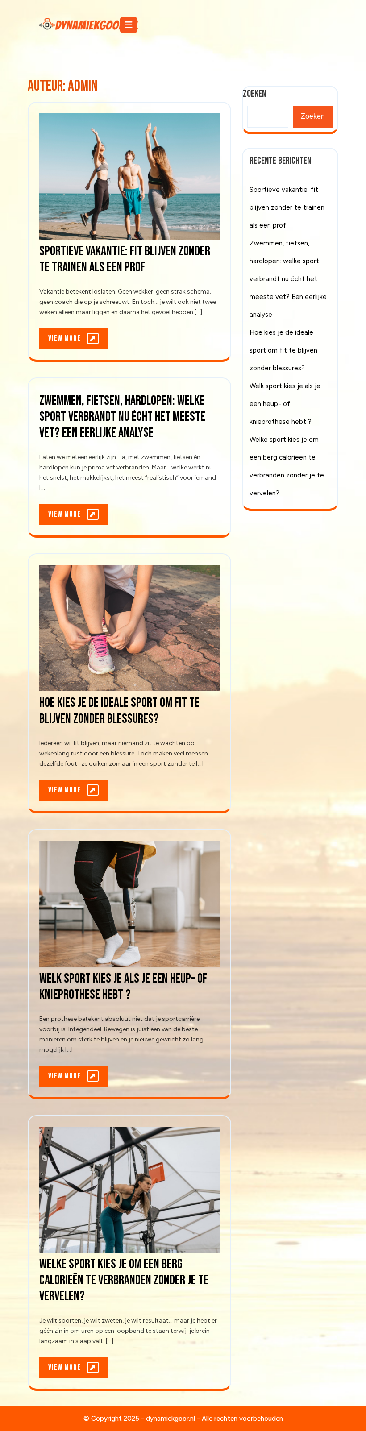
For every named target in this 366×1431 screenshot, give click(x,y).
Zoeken (313, 116)
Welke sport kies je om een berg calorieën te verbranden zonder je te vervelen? (123, 1280)
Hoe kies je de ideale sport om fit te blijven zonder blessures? (119, 711)
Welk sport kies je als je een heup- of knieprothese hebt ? (123, 987)
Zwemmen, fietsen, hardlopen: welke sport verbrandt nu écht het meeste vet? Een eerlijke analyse (122, 417)
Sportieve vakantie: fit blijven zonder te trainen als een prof (124, 259)
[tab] (129, 25)
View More (78, 341)
